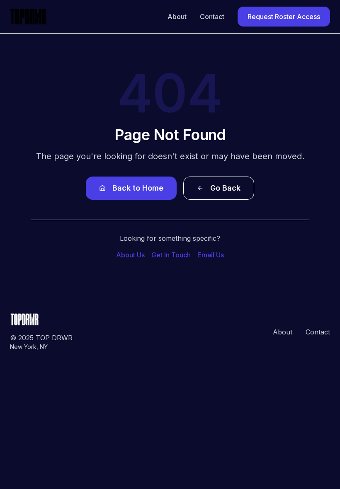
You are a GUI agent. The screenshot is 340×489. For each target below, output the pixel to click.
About (177, 16)
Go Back (225, 188)
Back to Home (137, 188)
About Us (130, 255)
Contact (212, 16)
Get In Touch (171, 255)
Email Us (210, 255)
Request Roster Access (284, 16)
